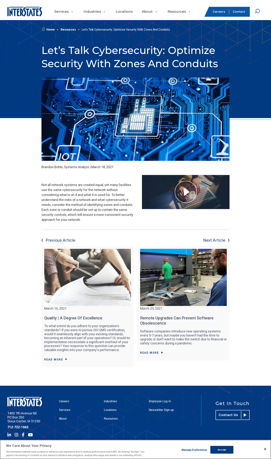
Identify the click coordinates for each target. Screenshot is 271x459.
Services (61, 12)
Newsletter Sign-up (161, 410)
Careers (219, 11)
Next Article (214, 240)
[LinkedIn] (9, 435)
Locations (124, 12)
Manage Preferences (194, 449)
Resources (177, 12)
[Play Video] (186, 192)
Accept (222, 449)
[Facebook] (23, 435)
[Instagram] (16, 435)
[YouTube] (30, 435)
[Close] (265, 449)
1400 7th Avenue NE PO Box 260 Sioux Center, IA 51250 (23, 417)
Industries (92, 12)
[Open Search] (257, 11)
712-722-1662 (17, 427)
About (147, 12)
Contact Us (228, 415)
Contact (239, 11)
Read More (53, 359)
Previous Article (60, 240)
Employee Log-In (160, 401)
